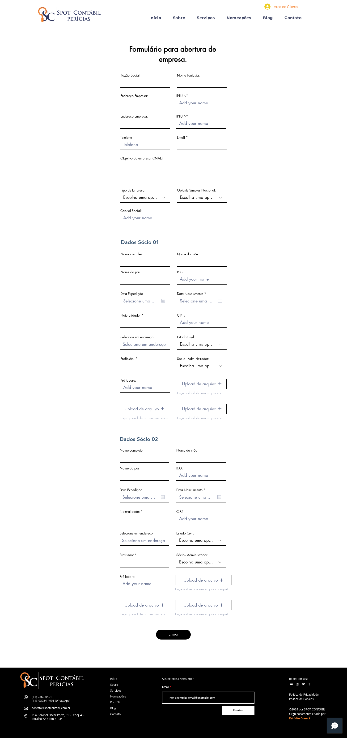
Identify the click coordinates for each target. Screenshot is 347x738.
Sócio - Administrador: (193, 358)
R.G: (180, 272)
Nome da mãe (187, 254)
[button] (206, 17)
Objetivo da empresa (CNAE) (141, 158)
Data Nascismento (192, 293)
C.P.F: (181, 315)
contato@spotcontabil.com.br (51, 708)
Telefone (126, 137)
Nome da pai (130, 272)
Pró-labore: (128, 380)
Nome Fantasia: (188, 75)
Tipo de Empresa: (132, 190)
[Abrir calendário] (163, 301)
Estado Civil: (186, 337)
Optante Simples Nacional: (196, 190)
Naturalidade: (130, 315)
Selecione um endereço (136, 337)
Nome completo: (132, 254)
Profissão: (127, 358)
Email (181, 137)
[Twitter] (303, 684)
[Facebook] (309, 684)
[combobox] (145, 344)
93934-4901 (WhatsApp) (54, 700)
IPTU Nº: (182, 96)
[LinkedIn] (291, 684)
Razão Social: (130, 75)
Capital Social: (131, 210)
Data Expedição (131, 293)
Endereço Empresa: (134, 96)
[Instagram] (297, 684)
